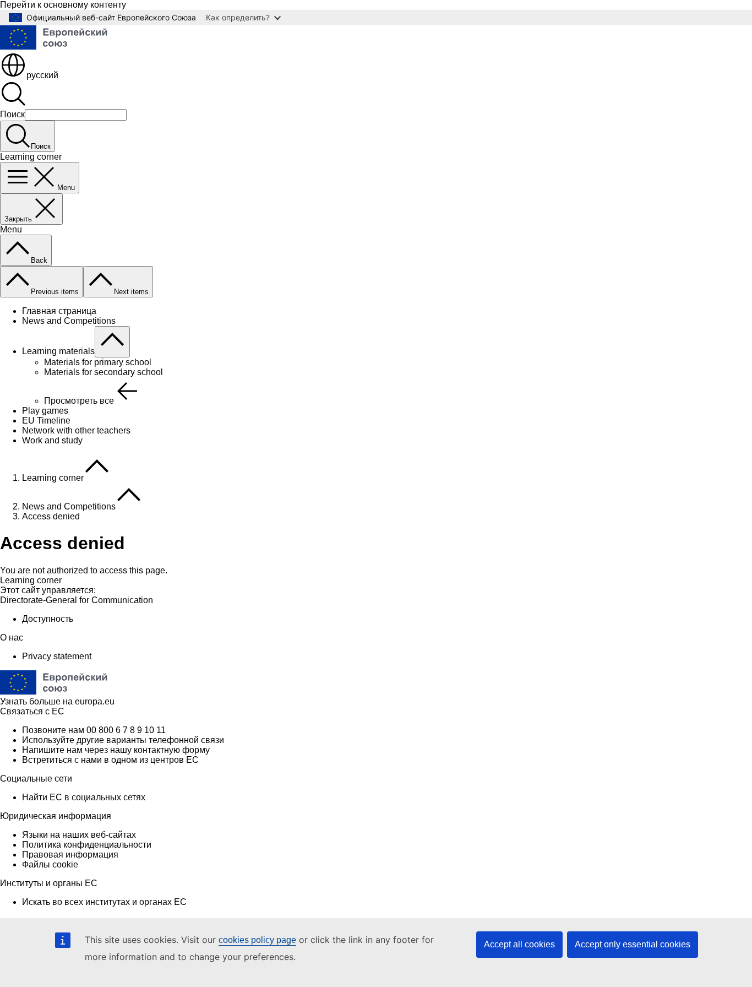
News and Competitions (69, 321)
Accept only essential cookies (632, 944)
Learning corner (53, 477)
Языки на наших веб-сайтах (79, 834)
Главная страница (59, 311)
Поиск (12, 114)
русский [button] (42, 75)
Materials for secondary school (103, 372)
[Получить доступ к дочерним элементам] (112, 341)
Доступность (47, 618)
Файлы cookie (50, 864)
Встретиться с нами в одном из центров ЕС (110, 759)
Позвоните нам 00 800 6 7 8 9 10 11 (94, 730)
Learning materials (58, 351)
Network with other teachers (76, 430)
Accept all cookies (519, 944)
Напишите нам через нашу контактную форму (116, 750)
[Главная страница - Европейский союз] (60, 46)
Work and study (52, 440)
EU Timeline (46, 420)
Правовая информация (70, 854)
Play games (45, 410)
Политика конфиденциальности (86, 844)
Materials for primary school (97, 362)
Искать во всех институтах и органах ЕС (104, 902)
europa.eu (95, 701)
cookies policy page (257, 940)
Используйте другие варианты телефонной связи (123, 740)
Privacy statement (56, 656)
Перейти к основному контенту (63, 4)
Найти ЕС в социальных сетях (83, 797)
